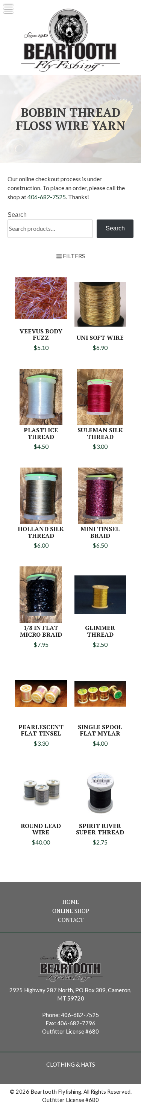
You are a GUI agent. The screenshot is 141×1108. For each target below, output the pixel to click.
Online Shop (70, 910)
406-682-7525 (46, 196)
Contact (70, 919)
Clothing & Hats (70, 1064)
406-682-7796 (76, 1023)
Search (17, 215)
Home (70, 901)
